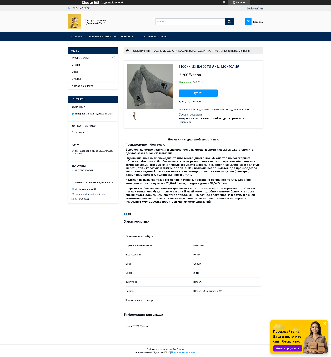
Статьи (76, 64)
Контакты (127, 36)
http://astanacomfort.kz (86, 189)
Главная (76, 36)
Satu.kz (180, 349)
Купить (198, 93)
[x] (129, 214)
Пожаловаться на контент (183, 352)
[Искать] (229, 21)
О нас (75, 71)
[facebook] (125, 214)
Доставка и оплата (154, 36)
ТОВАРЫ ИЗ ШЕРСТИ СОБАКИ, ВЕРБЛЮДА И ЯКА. (181, 50)
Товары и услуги (100, 36)
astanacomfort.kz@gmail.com (90, 194)
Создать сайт (107, 2)
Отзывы (76, 78)
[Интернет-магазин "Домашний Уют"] (74, 27)
